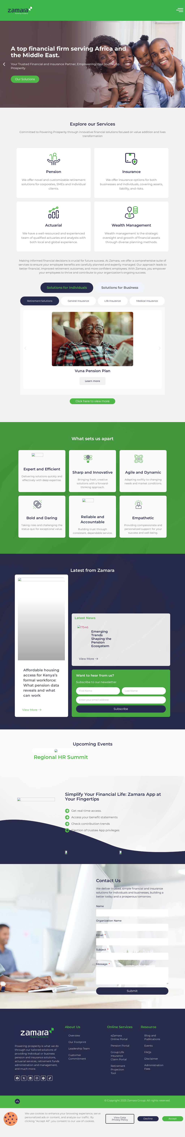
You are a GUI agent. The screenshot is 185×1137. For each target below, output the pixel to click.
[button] (4, 64)
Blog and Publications (152, 1037)
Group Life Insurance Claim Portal (119, 1056)
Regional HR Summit (61, 757)
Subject (101, 949)
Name (100, 906)
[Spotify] (43, 1078)
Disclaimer (151, 1058)
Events (148, 1045)
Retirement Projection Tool (118, 1069)
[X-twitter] (23, 1078)
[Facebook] (17, 1078)
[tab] (66, 288)
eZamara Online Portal (119, 1037)
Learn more (92, 381)
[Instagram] (36, 1078)
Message (102, 964)
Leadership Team (79, 1048)
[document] (92, 1122)
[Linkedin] (30, 1078)
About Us (72, 1027)
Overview (74, 1035)
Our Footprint (77, 1042)
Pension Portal (120, 1045)
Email (100, 935)
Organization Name (109, 920)
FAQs (147, 1052)
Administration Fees (153, 1067)
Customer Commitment (77, 1056)
